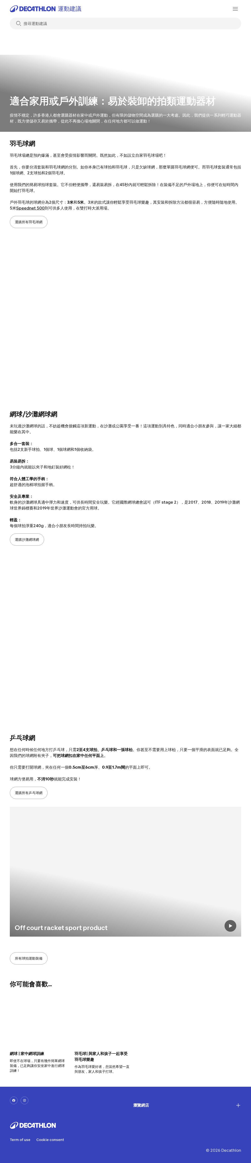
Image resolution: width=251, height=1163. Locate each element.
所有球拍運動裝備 (28, 958)
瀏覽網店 (141, 1105)
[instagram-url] (24, 1100)
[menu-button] (235, 9)
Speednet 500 (30, 208)
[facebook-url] (14, 1100)
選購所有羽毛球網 (28, 222)
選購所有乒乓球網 (28, 793)
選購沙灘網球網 (27, 539)
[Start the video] (230, 926)
